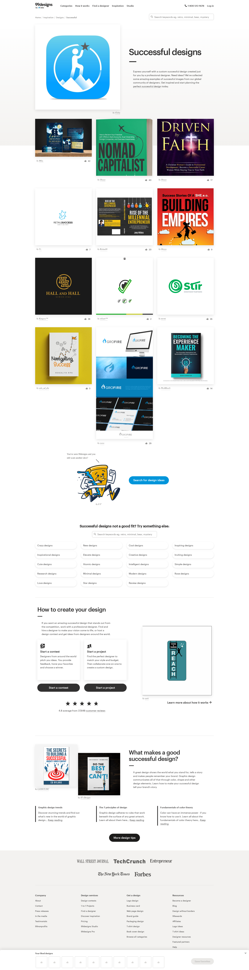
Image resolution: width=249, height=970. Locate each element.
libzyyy (102, 179)
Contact (39, 906)
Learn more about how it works (187, 702)
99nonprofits (41, 926)
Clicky (117, 112)
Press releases (42, 911)
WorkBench (165, 388)
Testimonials (41, 921)
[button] (245, 953)
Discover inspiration (90, 916)
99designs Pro (88, 931)
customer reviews (95, 710)
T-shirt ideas (178, 931)
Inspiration (118, 5)
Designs (60, 17)
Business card (133, 906)
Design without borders (183, 911)
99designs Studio (89, 926)
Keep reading (55, 820)
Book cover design (135, 931)
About (38, 900)
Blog (174, 906)
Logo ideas (177, 926)
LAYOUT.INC (43, 789)
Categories (66, 5)
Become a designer (181, 900)
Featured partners (180, 942)
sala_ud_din (44, 388)
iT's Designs (85, 797)
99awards (177, 916)
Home (38, 17)
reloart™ (103, 318)
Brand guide (132, 916)
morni (163, 318)
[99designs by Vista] (43, 6)
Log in (210, 5)
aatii (147, 698)
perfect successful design (147, 86)
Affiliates (176, 921)
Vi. (40, 249)
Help (174, 947)
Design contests (88, 900)
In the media (41, 916)
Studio (130, 5)
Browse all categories (137, 936)
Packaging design (135, 921)
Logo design (132, 900)
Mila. (41, 160)
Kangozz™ (43, 318)
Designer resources (181, 936)
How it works (82, 5)
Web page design (135, 911)
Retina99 (103, 249)
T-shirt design (133, 926)
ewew (102, 443)
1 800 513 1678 (196, 5)
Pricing (84, 921)
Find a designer (100, 5)
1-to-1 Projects (87, 906)
